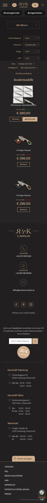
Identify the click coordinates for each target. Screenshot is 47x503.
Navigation (5, 5)
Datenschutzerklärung (17, 489)
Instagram (31, 304)
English (14, 5)
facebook (16, 304)
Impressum (10, 484)
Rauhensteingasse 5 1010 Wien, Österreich (21, 402)
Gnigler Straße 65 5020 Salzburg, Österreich (23, 430)
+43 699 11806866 (23, 272)
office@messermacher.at (23, 290)
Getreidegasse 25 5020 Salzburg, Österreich (23, 376)
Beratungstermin (13, 475)
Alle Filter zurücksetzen (24, 73)
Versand (9, 466)
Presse (8, 493)
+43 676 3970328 (23, 255)
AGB (6, 480)
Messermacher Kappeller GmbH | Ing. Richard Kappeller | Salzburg (23, 5)
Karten (20, 458)
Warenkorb (43, 5)
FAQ (6, 471)
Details (16, 119)
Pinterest (23, 304)
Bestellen (30, 119)
